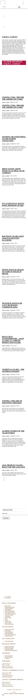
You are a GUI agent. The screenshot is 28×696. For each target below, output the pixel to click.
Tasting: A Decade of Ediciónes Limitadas (12, 402)
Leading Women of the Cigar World (13, 432)
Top (3, 694)
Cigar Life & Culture (9, 612)
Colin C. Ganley (9, 37)
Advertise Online (9, 657)
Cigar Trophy (8, 621)
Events (6, 620)
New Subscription (9, 632)
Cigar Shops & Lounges (10, 613)
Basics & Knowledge (10, 611)
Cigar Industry (8, 609)
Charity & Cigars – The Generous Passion (13, 370)
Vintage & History (9, 608)
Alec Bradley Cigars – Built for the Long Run (13, 466)
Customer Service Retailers (11, 650)
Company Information (19, 693)
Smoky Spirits (8, 617)
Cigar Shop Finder (9, 641)
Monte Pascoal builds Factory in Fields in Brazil (13, 272)
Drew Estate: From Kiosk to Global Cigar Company (13, 171)
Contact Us (7, 658)
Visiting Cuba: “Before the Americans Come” (13, 98)
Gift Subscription (9, 633)
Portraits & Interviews (10, 607)
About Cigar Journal (9, 629)
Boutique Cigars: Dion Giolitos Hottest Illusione (13, 238)
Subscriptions (8, 630)
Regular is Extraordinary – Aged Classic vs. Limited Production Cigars (13, 339)
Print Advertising (9, 655)
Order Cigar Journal (9, 646)
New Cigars (7, 605)
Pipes (6, 618)
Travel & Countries (9, 614)
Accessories (7, 616)
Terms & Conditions (8, 693)
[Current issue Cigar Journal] (14, 493)
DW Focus (14, 3)
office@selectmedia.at (7, 676)
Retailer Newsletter (9, 647)
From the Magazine (9, 624)
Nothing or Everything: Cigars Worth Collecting (14, 139)
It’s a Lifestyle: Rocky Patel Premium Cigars (13, 204)
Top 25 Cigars (8, 622)
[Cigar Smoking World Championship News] (14, 506)
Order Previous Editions (10, 634)
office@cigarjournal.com (7, 667)
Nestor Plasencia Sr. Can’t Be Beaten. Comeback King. (12, 305)
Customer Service (9, 635)
